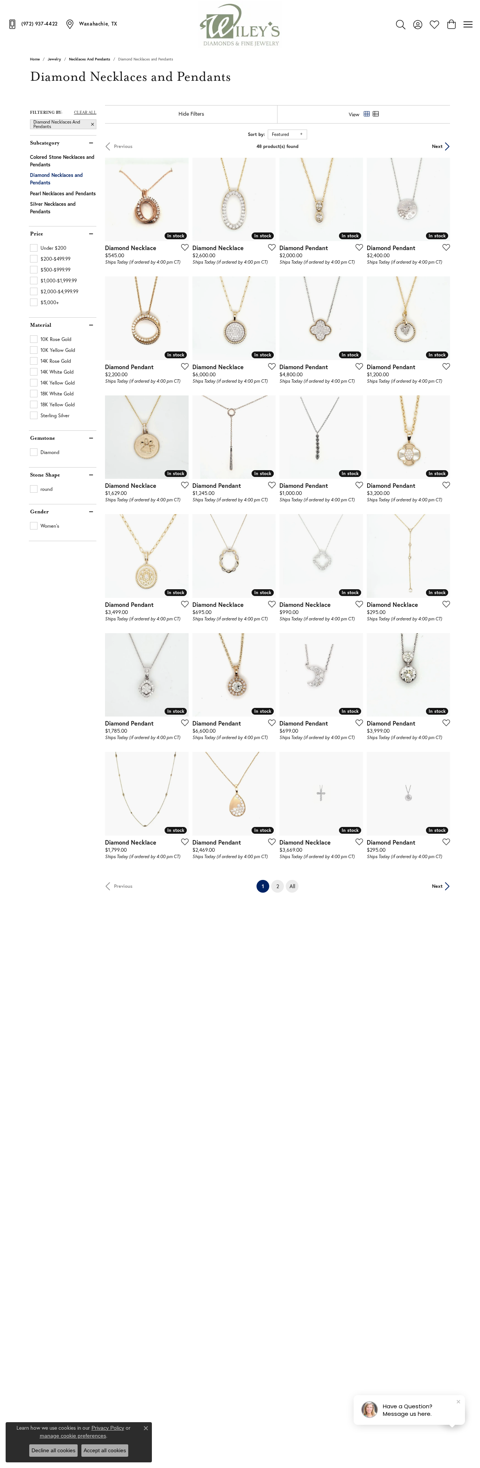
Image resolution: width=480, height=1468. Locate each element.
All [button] (292, 886)
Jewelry (54, 59)
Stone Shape (45, 475)
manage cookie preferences (73, 1436)
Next (437, 146)
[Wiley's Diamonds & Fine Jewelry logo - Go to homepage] (240, 24)
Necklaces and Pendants (89, 59)
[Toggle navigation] (468, 24)
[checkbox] (48, 247)
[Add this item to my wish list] (183, 247)
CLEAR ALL (85, 112)
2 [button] (277, 886)
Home (35, 59)
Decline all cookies (53, 1450)
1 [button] (265, 886)
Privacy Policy (108, 1428)
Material (40, 325)
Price (36, 234)
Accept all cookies (105, 1450)
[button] (400, 24)
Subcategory (44, 143)
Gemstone (42, 438)
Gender (39, 512)
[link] (33, 24)
